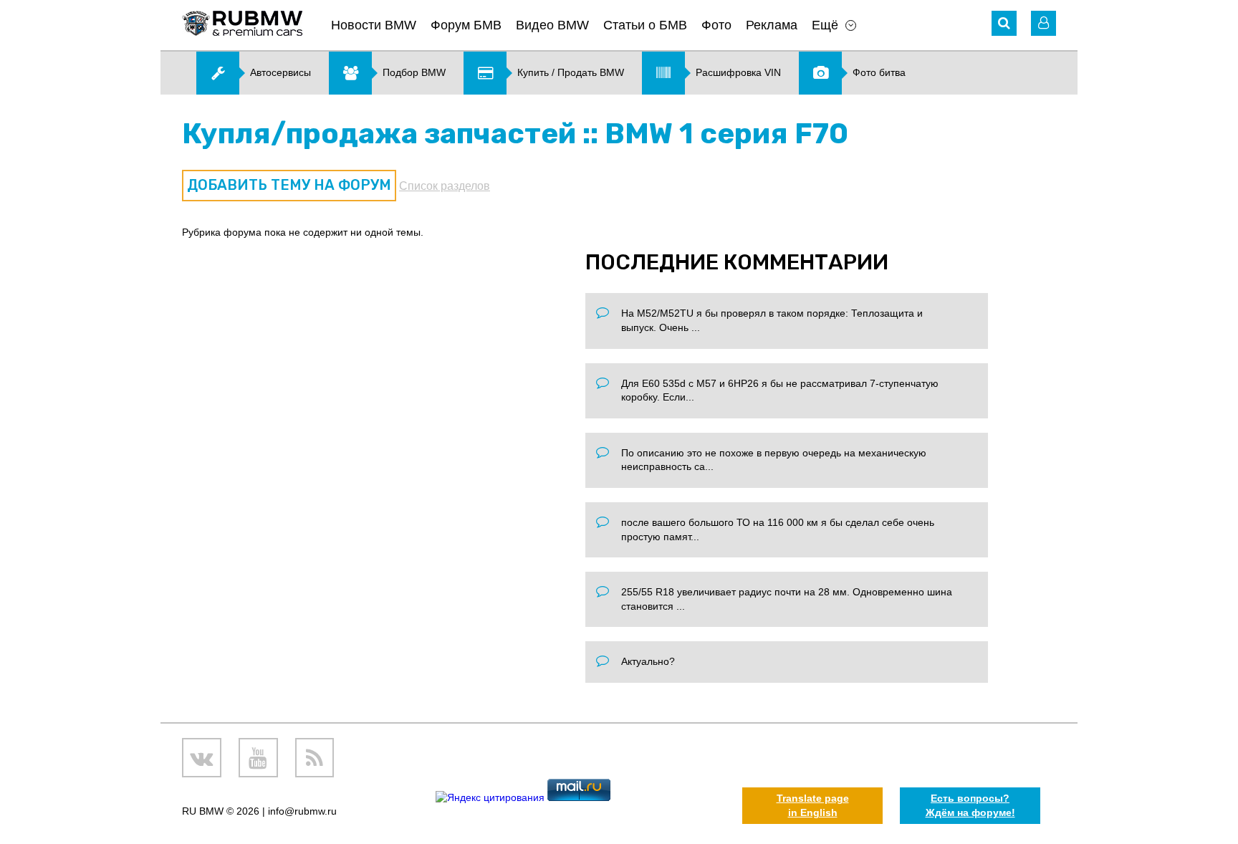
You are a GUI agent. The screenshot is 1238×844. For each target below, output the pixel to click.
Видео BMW (552, 25)
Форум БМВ (466, 25)
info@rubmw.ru (302, 811)
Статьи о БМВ (645, 25)
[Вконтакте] (201, 757)
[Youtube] (258, 757)
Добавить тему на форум (289, 184)
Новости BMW (373, 25)
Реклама (771, 25)
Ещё (825, 25)
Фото (716, 25)
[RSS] (315, 757)
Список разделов (444, 186)
